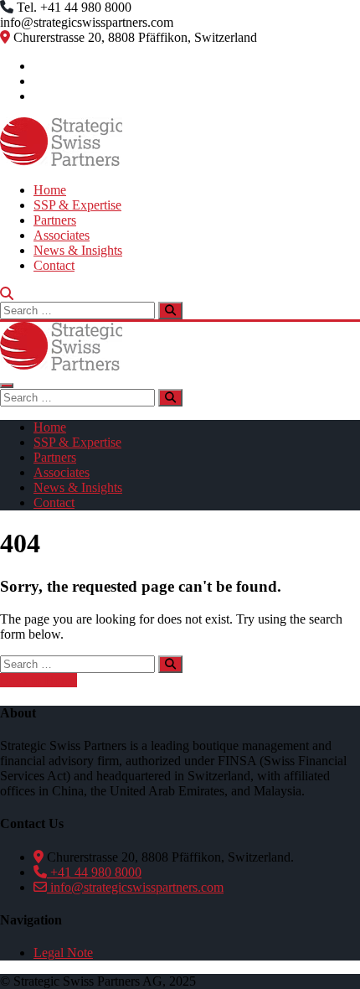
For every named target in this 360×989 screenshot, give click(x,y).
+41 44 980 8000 (94, 872)
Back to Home (38, 680)
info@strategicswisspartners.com (135, 887)
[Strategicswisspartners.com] (61, 161)
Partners (54, 220)
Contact (54, 265)
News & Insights (77, 250)
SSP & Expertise (77, 205)
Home (49, 190)
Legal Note (63, 952)
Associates (61, 235)
